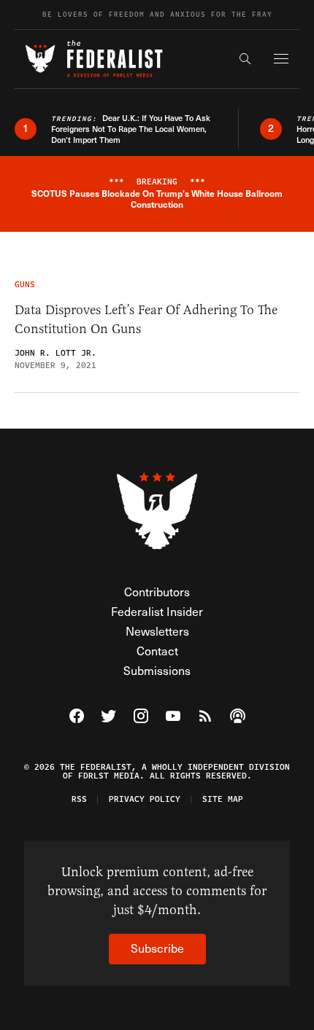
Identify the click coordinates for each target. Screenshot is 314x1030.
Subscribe (157, 948)
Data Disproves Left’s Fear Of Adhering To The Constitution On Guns (146, 319)
